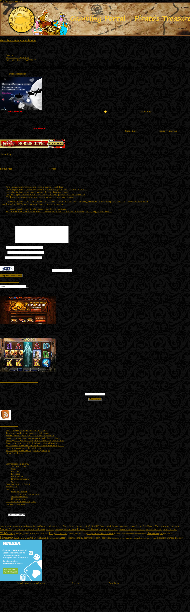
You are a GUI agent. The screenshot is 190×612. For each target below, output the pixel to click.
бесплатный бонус (92, 537)
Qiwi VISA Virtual (34, 201)
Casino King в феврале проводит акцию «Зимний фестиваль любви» (38, 192)
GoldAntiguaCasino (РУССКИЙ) (21, 60)
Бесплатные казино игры (17, 464)
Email (3, 252)
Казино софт (12, 486)
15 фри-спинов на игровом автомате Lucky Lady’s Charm (33, 438)
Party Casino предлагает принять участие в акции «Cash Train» (35, 187)
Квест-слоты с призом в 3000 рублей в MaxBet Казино (31, 443)
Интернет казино (28, 204)
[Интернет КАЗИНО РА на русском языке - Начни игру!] (28, 323)
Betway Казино (32, 526)
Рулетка (14, 481)
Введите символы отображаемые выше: (33, 270)
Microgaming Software (167, 526)
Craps (13, 469)
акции (60, 201)
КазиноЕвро (142, 533)
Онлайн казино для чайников (18, 40)
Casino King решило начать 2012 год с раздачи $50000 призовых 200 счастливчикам (45, 194)
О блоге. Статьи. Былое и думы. (21, 501)
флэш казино (175, 537)
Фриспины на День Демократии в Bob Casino (27, 433)
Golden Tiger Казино (127, 526)
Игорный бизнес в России (18, 484)
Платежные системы (15, 504)
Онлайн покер (18, 499)
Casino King (131, 131)
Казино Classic (120, 533)
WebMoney (50, 201)
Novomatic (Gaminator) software (66, 530)
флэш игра (162, 537)
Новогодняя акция (88, 201)
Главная (9, 55)
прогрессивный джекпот (137, 538)
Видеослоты (58, 533)
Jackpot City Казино (145, 526)
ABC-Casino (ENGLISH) (17, 57)
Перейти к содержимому (12, 1)
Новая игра (155, 533)
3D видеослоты (18, 466)
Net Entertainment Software (29, 529)
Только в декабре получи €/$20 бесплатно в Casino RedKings (36, 209)
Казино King (145, 111)
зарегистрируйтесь (168, 131)
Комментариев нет (55, 204)
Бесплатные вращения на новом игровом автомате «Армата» (35, 445)
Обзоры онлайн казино (28, 494)
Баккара (15, 471)
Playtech (52, 169)
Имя (3, 247)
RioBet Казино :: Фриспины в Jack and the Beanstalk (30, 435)
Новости (42, 204)
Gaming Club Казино (109, 526)
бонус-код (106, 537)
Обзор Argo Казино (15, 453)
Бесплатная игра (42, 533)
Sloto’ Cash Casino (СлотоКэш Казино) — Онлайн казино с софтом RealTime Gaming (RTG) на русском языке (59, 211)
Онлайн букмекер (19, 496)
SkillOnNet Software (137, 530)
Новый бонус (167, 534)
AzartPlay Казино (6, 526)
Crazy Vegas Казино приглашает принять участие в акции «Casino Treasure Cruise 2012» (47, 189)
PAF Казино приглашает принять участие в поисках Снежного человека (40, 197)
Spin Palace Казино (153, 529)
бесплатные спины (74, 537)
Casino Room (57, 526)
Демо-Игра (72, 534)
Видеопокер (17, 476)
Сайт (2, 257)
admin (2, 204)
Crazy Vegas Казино (73, 526)
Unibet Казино (170, 529)
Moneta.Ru (6, 529)
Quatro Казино (124, 530)
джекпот (115, 538)
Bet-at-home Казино (19, 526)
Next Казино (50, 530)
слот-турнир (152, 538)
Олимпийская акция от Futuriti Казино (24, 448)
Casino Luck (45, 526)
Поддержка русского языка (112, 201)
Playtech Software (15, 201)
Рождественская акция (137, 201)
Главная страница (17, 74)
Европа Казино (81, 534)
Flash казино (91, 525)
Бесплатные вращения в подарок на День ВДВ (28, 450)
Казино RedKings (132, 533)
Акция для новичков (25, 533)
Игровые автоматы (20, 479)
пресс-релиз (124, 538)
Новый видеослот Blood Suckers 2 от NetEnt (26, 430)
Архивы (4, 515)
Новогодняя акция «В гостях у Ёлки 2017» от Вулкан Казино (35, 440)
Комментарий (7, 242)
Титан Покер (51, 538)
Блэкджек (15, 474)
